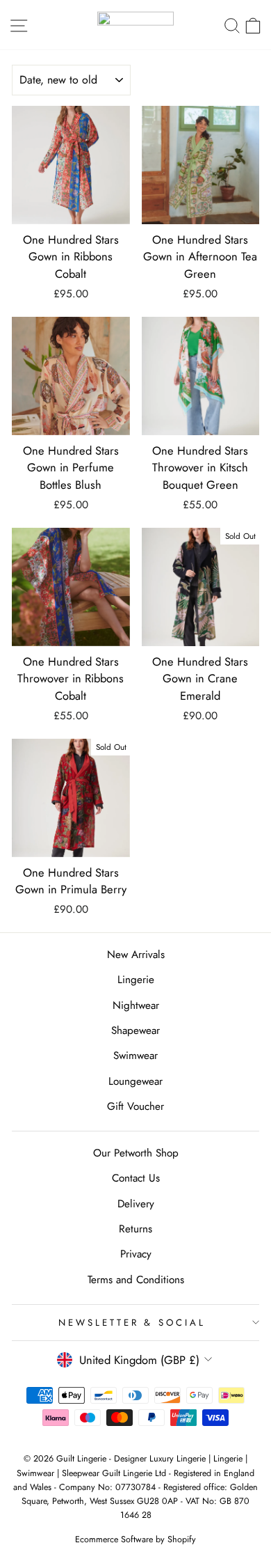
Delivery (135, 1204)
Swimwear (135, 1055)
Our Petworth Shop (136, 1153)
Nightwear (136, 1005)
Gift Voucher (135, 1106)
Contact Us (136, 1178)
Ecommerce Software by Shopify (135, 1539)
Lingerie (135, 979)
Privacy (135, 1254)
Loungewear (135, 1081)
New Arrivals (136, 954)
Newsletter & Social (132, 1322)
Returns (135, 1229)
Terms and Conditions (136, 1279)
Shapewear (135, 1030)
